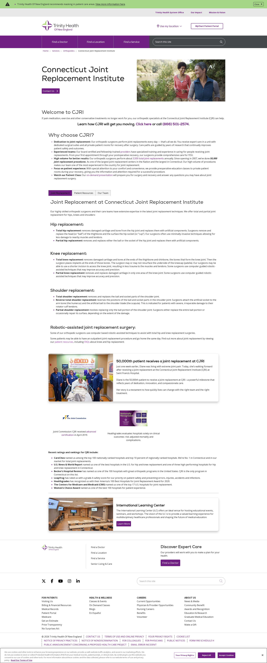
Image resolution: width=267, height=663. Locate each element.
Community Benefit (194, 605)
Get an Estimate (50, 620)
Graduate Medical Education (198, 616)
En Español (95, 613)
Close (256, 4)
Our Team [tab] (103, 193)
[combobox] (189, 42)
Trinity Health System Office (169, 12)
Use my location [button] (169, 26)
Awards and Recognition (197, 609)
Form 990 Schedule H (201, 640)
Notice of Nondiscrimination (100, 640)
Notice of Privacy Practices (60, 640)
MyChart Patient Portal (207, 26)
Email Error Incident (144, 644)
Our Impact (196, 12)
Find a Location (96, 41)
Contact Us (49, 91)
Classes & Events (98, 601)
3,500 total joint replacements (148, 158)
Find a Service (131, 41)
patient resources (64, 341)
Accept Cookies (226, 655)
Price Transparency (52, 624)
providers (125, 151)
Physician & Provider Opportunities (155, 605)
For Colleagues (131, 640)
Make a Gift (190, 624)
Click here (143, 124)
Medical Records (50, 609)
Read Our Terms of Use (21, 660)
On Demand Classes (99, 605)
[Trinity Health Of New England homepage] (60, 30)
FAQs (87, 341)
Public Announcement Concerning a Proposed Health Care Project (85, 644)
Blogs (92, 609)
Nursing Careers (145, 609)
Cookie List (183, 636)
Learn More (124, 523)
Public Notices (176, 640)
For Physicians (154, 640)
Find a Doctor (60, 41)
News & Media (191, 601)
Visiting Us (47, 601)
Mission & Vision (217, 12)
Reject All (206, 655)
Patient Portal (49, 613)
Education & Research (195, 613)
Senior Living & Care (101, 563)
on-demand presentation (99, 175)
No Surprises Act (50, 628)
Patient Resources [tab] (83, 193)
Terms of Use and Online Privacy (124, 636)
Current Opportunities (148, 601)
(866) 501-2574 (176, 124)
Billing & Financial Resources (56, 605)
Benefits (141, 613)
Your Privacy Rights (160, 636)
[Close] (262, 655)
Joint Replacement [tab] (60, 193)
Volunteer (142, 616)
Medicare (46, 616)
